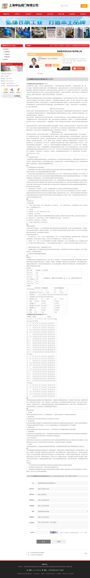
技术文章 (50, 14)
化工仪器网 (70, 573)
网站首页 (6, 14)
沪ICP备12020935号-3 (50, 573)
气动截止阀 (7, 54)
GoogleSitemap (36, 573)
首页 (51, 45)
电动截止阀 (7, 51)
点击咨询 (65, 68)
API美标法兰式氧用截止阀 (36, 554)
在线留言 (72, 14)
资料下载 (61, 14)
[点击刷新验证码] (53, 532)
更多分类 (5, 59)
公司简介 (17, 14)
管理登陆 (59, 573)
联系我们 (83, 14)
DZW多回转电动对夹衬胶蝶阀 (37, 552)
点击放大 (41, 73)
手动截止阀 (7, 56)
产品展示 (28, 14)
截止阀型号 (6, 49)
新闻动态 (39, 14)
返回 (86, 553)
